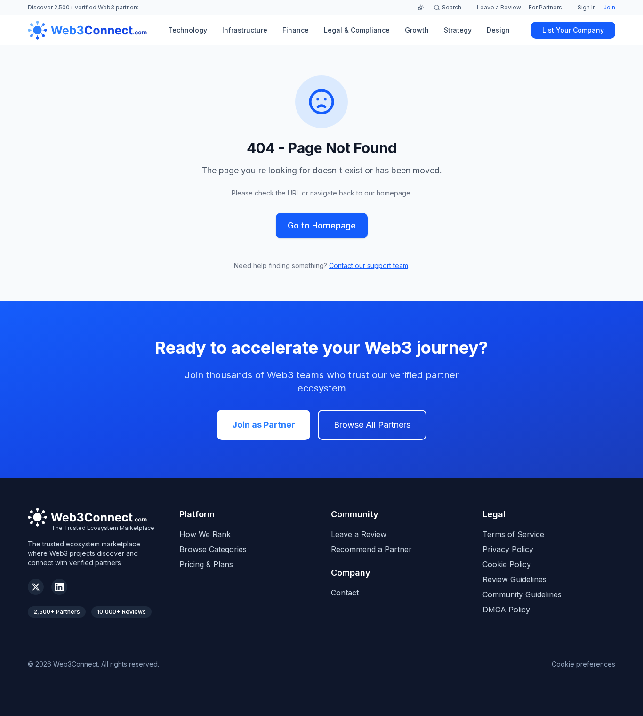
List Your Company (573, 30)
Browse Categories (213, 549)
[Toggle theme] (421, 7)
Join (609, 7)
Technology (187, 30)
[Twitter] (36, 587)
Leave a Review (499, 7)
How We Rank (205, 534)
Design (498, 30)
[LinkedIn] (59, 587)
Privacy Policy (507, 549)
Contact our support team (368, 265)
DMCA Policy (506, 609)
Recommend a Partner (371, 549)
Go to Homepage (322, 225)
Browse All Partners (372, 425)
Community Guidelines (522, 594)
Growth (417, 30)
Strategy (458, 30)
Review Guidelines (514, 579)
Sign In (587, 7)
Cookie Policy (506, 564)
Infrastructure (244, 30)
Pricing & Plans (206, 564)
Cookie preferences (583, 664)
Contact (345, 592)
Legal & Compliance (357, 30)
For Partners (545, 7)
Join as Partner (263, 425)
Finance (295, 30)
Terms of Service (513, 534)
